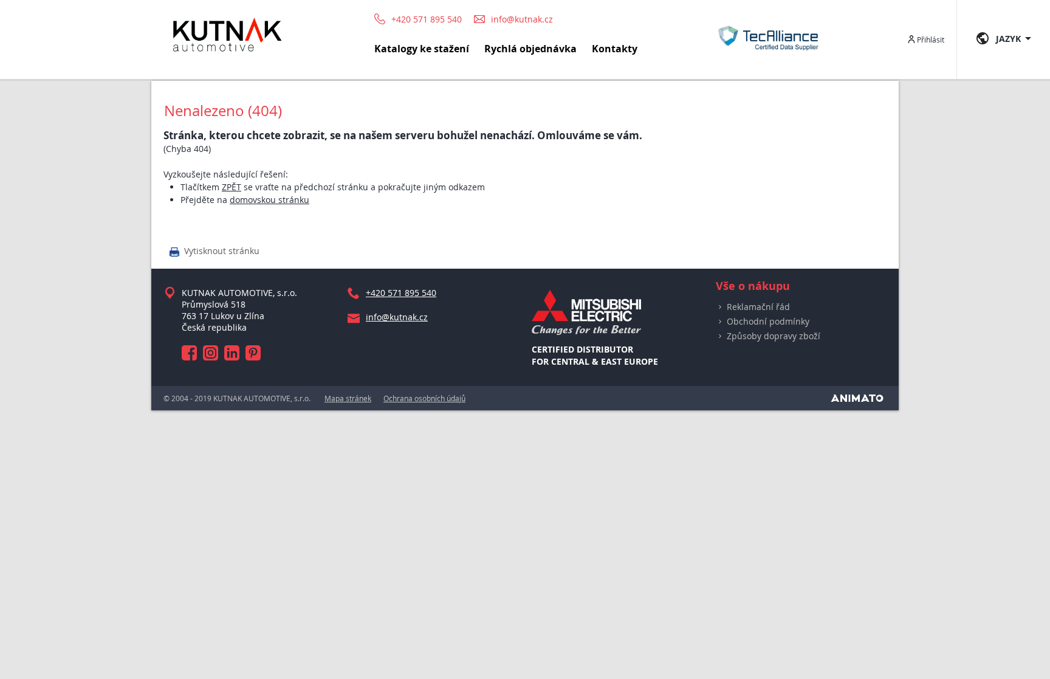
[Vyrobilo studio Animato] (857, 398)
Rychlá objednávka (530, 48)
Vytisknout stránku (214, 252)
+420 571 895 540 (426, 19)
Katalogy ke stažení (421, 48)
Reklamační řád (758, 306)
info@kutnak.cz (522, 19)
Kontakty (614, 48)
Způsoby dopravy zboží (773, 336)
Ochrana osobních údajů (424, 398)
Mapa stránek (347, 398)
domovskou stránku (269, 199)
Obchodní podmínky (768, 321)
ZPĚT (231, 187)
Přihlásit (930, 39)
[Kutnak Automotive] (227, 57)
